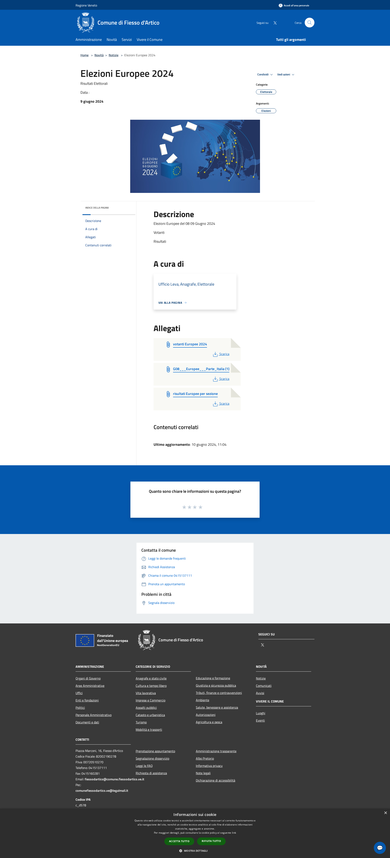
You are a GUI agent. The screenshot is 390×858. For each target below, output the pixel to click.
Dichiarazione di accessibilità (215, 780)
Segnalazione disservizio (152, 758)
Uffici (79, 693)
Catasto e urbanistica (150, 714)
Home (84, 55)
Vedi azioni (284, 74)
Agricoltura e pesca (209, 722)
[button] (195, 850)
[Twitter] (273, 22)
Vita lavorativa (146, 693)
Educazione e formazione (213, 678)
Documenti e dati (87, 722)
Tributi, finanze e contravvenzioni (219, 692)
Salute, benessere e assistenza (217, 707)
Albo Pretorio (205, 758)
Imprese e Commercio (150, 700)
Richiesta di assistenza (151, 773)
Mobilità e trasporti (149, 729)
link (234, 832)
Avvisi (260, 693)
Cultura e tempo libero (151, 685)
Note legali (203, 773)
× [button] (385, 813)
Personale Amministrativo (94, 714)
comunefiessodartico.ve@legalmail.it (102, 790)
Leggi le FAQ (144, 765)
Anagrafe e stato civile (151, 678)
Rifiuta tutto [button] (211, 841)
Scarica (224, 353)
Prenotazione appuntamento (155, 751)
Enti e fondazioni (87, 700)
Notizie (113, 55)
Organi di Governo (88, 678)
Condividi (263, 74)
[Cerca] (309, 22)
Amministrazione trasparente (216, 751)
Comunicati (264, 685)
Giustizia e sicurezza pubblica (216, 685)
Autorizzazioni (206, 714)
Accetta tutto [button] (179, 841)
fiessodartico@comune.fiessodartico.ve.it (114, 779)
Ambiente (202, 700)
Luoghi (260, 713)
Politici (80, 707)
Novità (99, 55)
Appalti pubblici (146, 707)
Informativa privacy (209, 765)
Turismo (141, 722)
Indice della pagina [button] (97, 208)
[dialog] (195, 833)
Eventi (260, 720)
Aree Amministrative (90, 685)
